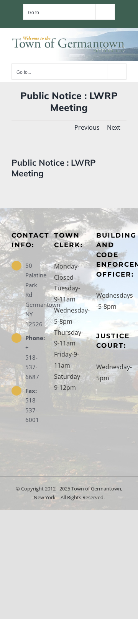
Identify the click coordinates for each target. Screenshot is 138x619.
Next (113, 127)
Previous (87, 127)
